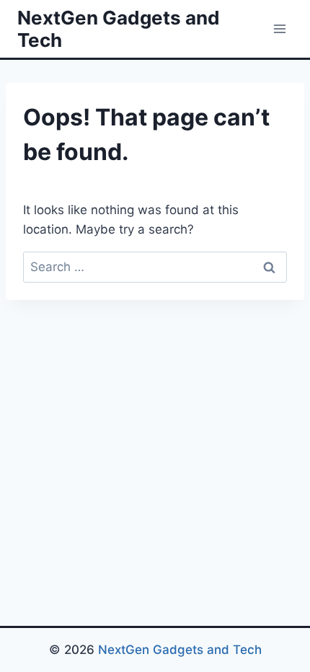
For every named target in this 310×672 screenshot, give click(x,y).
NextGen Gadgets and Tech (180, 649)
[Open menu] (279, 28)
